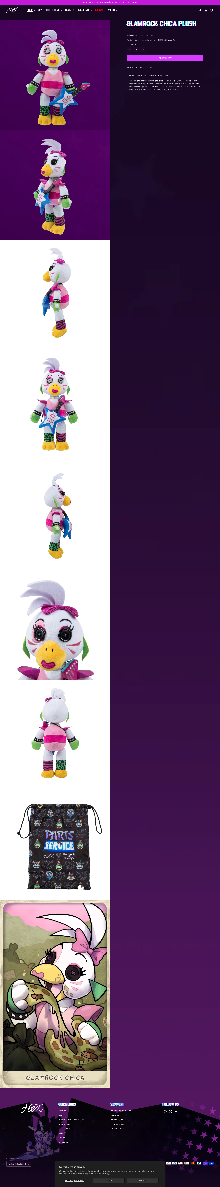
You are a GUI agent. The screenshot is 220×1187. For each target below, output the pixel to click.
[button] (30, 11)
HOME (60, 1117)
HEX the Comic (64, 1126)
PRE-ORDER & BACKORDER (121, 1113)
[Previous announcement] (7, 2)
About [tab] (130, 69)
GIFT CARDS (63, 1144)
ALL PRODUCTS (64, 1130)
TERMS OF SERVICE (118, 1126)
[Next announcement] (213, 2)
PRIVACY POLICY (117, 1122)
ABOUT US (62, 1139)
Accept (108, 1180)
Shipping (130, 37)
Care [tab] (149, 69)
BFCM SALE (62, 1113)
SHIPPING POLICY (117, 1130)
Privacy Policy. (102, 1173)
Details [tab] (140, 69)
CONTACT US (115, 1117)
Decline (142, 1180)
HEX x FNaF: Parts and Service (71, 1122)
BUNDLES (62, 1135)
